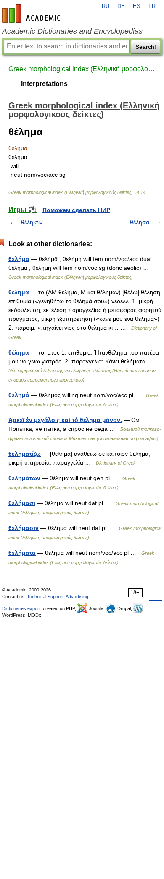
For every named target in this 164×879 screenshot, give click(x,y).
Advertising (77, 596)
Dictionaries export (21, 608)
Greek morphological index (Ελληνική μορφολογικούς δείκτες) (82, 69)
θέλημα (18, 292)
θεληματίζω (24, 453)
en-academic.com (32, 13)
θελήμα (18, 258)
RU (105, 6)
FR (152, 6)
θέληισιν (31, 222)
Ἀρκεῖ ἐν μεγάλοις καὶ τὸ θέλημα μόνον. (65, 420)
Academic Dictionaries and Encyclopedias (72, 31)
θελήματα (22, 552)
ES (136, 6)
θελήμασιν (23, 527)
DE (121, 6)
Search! (145, 46)
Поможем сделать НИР (76, 210)
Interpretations (44, 83)
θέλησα (139, 222)
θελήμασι (21, 503)
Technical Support (45, 596)
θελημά (18, 395)
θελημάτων (24, 478)
